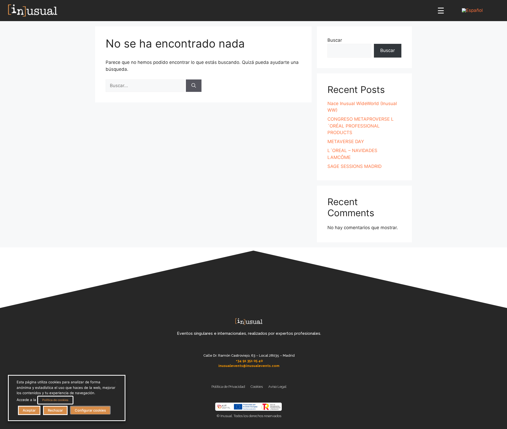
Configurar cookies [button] (90, 410)
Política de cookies (55, 400)
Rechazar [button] (55, 410)
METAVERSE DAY (345, 141)
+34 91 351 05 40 (249, 361)
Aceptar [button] (29, 410)
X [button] (115, 382)
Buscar (334, 40)
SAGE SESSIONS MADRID (354, 166)
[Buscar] (193, 85)
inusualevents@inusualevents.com (248, 366)
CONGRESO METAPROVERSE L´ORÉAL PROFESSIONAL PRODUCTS (360, 125)
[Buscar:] (146, 85)
